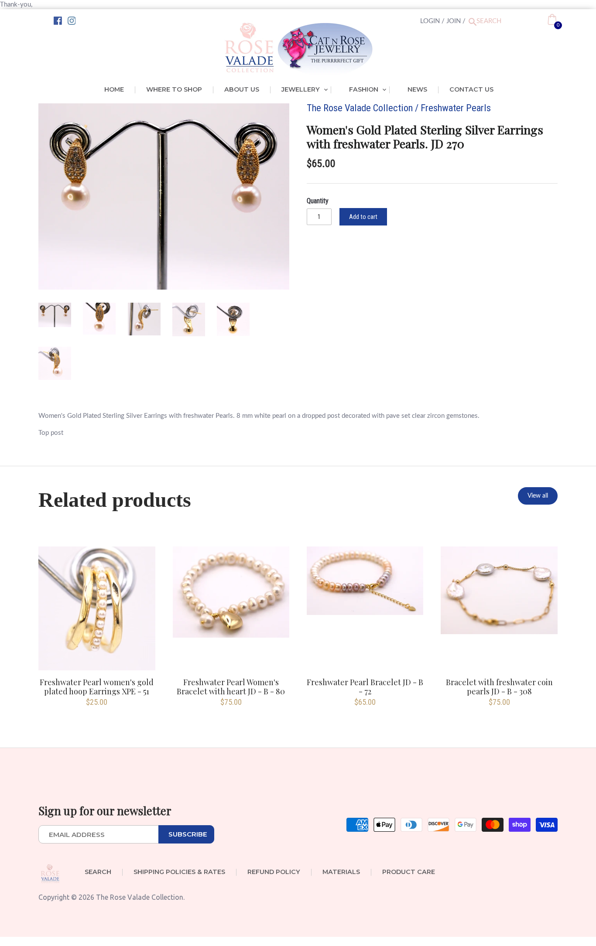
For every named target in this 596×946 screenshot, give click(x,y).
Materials (341, 872)
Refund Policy (273, 872)
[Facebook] (58, 21)
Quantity (318, 201)
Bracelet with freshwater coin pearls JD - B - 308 (499, 686)
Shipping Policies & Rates (179, 872)
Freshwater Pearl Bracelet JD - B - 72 (365, 686)
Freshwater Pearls (456, 107)
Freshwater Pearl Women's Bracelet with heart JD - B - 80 (231, 686)
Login (430, 21)
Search (98, 872)
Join (453, 21)
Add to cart (363, 216)
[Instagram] (72, 21)
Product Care (408, 872)
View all (537, 496)
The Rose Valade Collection (360, 107)
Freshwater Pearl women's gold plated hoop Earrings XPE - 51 (97, 686)
